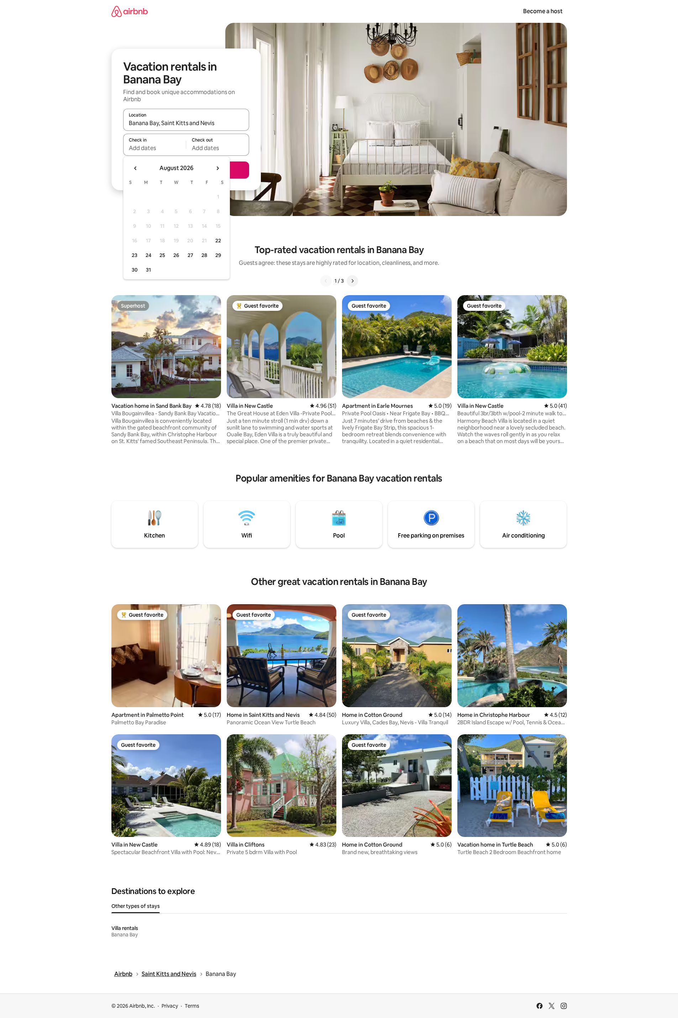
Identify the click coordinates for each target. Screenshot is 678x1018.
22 (218, 240)
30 (135, 270)
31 (148, 270)
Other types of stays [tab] (135, 906)
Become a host (543, 11)
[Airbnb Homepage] (129, 11)
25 (162, 255)
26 (176, 255)
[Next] (352, 281)
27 (190, 255)
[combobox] (186, 123)
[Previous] (326, 281)
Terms (192, 1006)
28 (204, 255)
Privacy (170, 1006)
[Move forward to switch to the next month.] (217, 168)
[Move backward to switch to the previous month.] (135, 168)
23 (134, 255)
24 (148, 255)
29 (218, 255)
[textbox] (154, 148)
